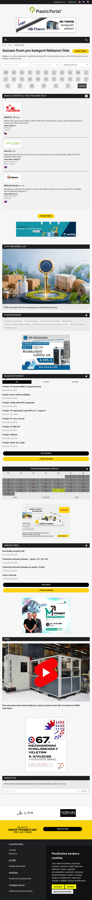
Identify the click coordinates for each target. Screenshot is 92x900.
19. (33, 487)
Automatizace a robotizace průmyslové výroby (50, 324)
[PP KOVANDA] (46, 352)
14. (58, 483)
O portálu (12, 850)
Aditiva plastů (67, 321)
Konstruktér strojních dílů (13, 551)
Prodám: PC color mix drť (13, 419)
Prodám (75, 382)
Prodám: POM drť (9, 435)
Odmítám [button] (70, 887)
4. (21, 480)
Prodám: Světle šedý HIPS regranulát (18, 403)
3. (8, 480)
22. (71, 487)
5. (33, 480)
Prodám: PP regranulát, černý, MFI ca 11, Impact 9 (24, 411)
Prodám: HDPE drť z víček (13, 443)
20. (46, 487)
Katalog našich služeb (17, 866)
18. (21, 487)
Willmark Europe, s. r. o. (14, 185)
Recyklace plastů (10, 328)
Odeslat (83, 791)
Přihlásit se (72, 2)
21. (58, 487)
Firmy (10, 45)
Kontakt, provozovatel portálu (20, 879)
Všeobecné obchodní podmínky (21, 891)
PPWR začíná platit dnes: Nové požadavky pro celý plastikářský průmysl (30, 307)
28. (58, 490)
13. (46, 483)
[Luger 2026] (46, 25)
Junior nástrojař (9, 575)
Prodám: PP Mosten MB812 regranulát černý (21, 387)
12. (33, 483)
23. (83, 487)
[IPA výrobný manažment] (46, 616)
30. (83, 490)
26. (33, 490)
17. (8, 487)
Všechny (82, 86)
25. (21, 490)
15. (71, 483)
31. (8, 494)
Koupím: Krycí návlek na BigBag (16, 395)
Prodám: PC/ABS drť (11, 427)
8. (71, 480)
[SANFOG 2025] (46, 229)
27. (46, 490)
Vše (17, 382)
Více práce (46, 585)
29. (71, 490)
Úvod (4, 45)
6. (46, 480)
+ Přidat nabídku (46, 590)
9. (83, 480)
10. (8, 483)
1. (71, 477)
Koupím (46, 382)
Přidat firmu (80, 51)
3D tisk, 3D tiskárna (77, 324)
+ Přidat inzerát (46, 459)
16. (83, 483)
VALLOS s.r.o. (10, 151)
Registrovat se (59, 2)
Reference (13, 854)
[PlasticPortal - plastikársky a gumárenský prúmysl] (46, 10)
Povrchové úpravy (31, 321)
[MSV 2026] (46, 745)
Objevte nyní (62, 829)
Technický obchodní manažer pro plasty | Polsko (23, 567)
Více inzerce (46, 453)
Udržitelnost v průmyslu (13, 321)
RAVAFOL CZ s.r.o (12, 117)
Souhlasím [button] (58, 887)
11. (21, 483)
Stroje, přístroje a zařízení (50, 321)
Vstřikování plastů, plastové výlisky (17, 324)
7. (58, 480)
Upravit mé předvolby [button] (62, 892)
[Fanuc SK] (46, 522)
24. (8, 490)
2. (83, 477)
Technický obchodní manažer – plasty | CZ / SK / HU (25, 559)
